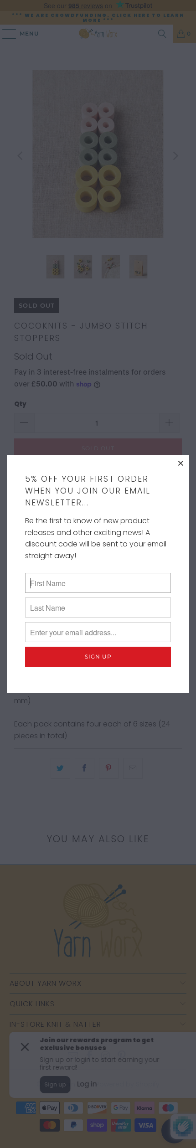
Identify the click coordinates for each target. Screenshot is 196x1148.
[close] (181, 463)
